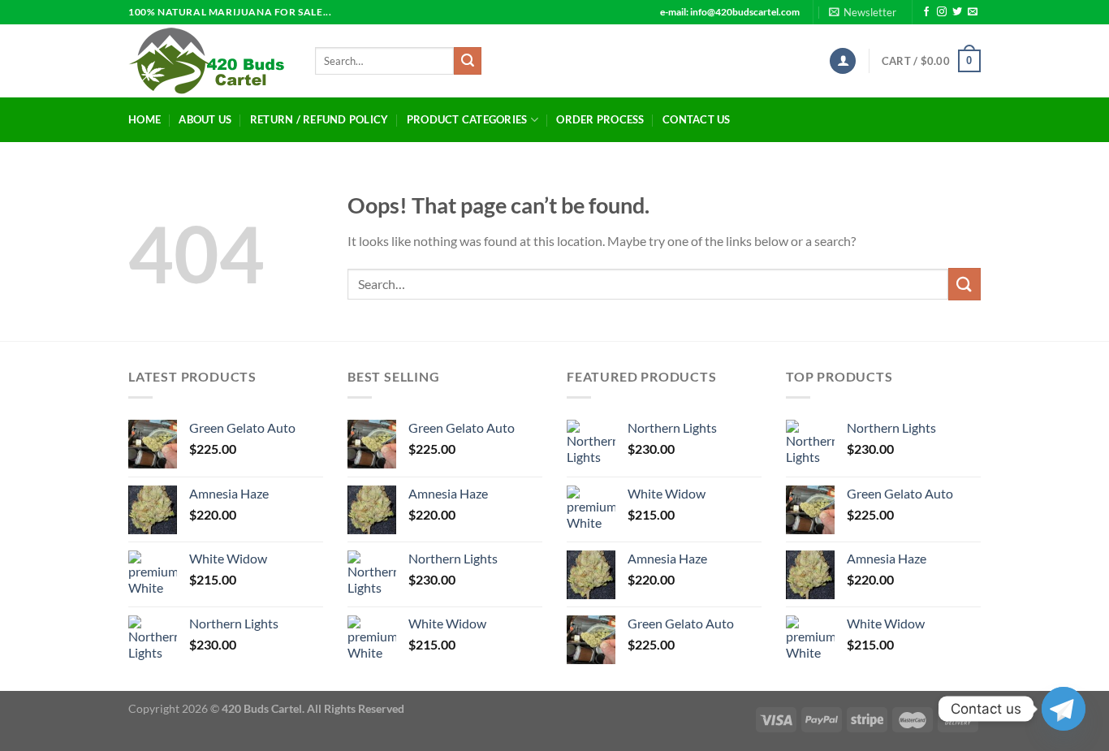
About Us (205, 119)
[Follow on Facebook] (926, 12)
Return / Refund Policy (319, 119)
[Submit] (467, 61)
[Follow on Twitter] (957, 12)
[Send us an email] (972, 12)
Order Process (600, 119)
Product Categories (467, 119)
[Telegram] (1063, 709)
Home (144, 119)
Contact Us (696, 119)
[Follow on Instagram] (942, 12)
